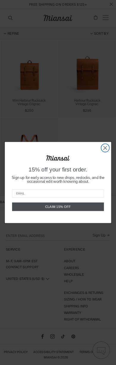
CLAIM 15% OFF (58, 206)
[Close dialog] (105, 148)
